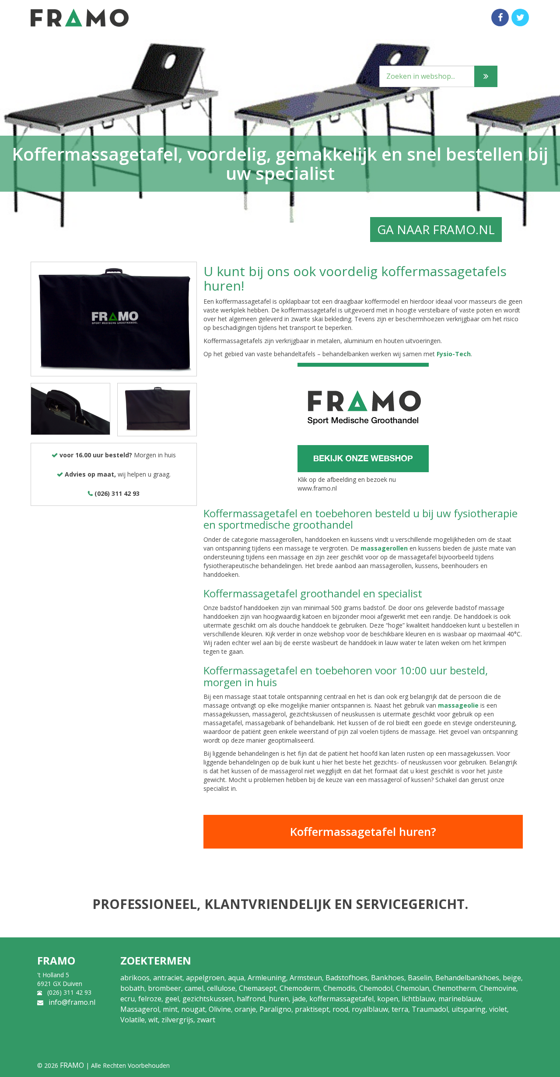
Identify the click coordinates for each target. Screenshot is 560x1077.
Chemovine (498, 988)
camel (194, 988)
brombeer (164, 988)
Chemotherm (454, 988)
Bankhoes (387, 977)
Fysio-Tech (454, 354)
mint (170, 1009)
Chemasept (257, 988)
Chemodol (375, 988)
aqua (236, 977)
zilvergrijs (177, 1019)
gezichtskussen (207, 998)
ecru (127, 998)
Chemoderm (300, 988)
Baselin (420, 977)
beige (512, 977)
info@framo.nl (72, 1002)
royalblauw (370, 1009)
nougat (193, 1009)
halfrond (251, 998)
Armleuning (267, 977)
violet (498, 1009)
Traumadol (430, 1009)
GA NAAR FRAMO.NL (436, 229)
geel (172, 998)
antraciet (167, 977)
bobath (132, 988)
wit (153, 1019)
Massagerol (139, 1009)
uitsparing (469, 1009)
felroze (149, 998)
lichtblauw (418, 998)
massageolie (458, 705)
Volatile (132, 1019)
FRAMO (72, 1065)
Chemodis (339, 988)
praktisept (312, 1009)
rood (340, 1009)
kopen (387, 998)
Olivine (220, 1009)
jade (299, 998)
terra (400, 1009)
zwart (206, 1019)
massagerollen (384, 548)
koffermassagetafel (341, 998)
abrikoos (135, 977)
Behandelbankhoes (467, 977)
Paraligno (275, 1009)
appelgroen (205, 977)
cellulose (221, 988)
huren (279, 998)
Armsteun (306, 977)
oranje (245, 1009)
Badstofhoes (347, 977)
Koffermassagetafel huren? (363, 831)
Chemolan (412, 988)
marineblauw (459, 998)
